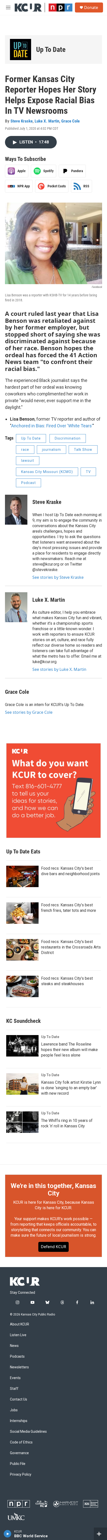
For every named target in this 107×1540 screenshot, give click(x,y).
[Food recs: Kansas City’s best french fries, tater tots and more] (22, 913)
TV (88, 472)
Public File (17, 1464)
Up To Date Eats (23, 851)
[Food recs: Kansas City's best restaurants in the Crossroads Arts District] (22, 949)
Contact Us (18, 1399)
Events (15, 1378)
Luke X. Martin (47, 120)
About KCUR (19, 1324)
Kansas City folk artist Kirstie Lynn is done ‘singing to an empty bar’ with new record (71, 1088)
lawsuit (27, 461)
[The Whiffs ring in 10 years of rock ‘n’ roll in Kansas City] (22, 1122)
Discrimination (68, 438)
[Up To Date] (20, 49)
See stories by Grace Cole (29, 712)
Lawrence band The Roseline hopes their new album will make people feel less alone (69, 1050)
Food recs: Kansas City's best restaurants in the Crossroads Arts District (71, 947)
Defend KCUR (53, 1246)
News (14, 1346)
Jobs (14, 1410)
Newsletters (19, 1367)
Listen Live (18, 1335)
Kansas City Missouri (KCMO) (47, 472)
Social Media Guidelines (28, 1431)
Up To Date (50, 49)
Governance (19, 1453)
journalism (51, 450)
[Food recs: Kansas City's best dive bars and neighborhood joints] (22, 876)
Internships (18, 1421)
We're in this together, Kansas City (53, 1189)
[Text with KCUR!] (53, 790)
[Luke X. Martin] (16, 607)
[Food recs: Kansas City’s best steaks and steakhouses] (22, 986)
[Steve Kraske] (16, 510)
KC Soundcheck (23, 1021)
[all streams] (100, 1534)
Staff (14, 1389)
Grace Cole (70, 120)
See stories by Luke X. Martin (59, 669)
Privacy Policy (20, 1474)
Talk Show (83, 450)
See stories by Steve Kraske (58, 577)
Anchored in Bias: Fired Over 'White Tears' (52, 425)
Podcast (28, 483)
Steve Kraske (21, 120)
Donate (91, 7)
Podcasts (17, 1356)
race (25, 450)
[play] (7, 1533)
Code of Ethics (21, 1442)
